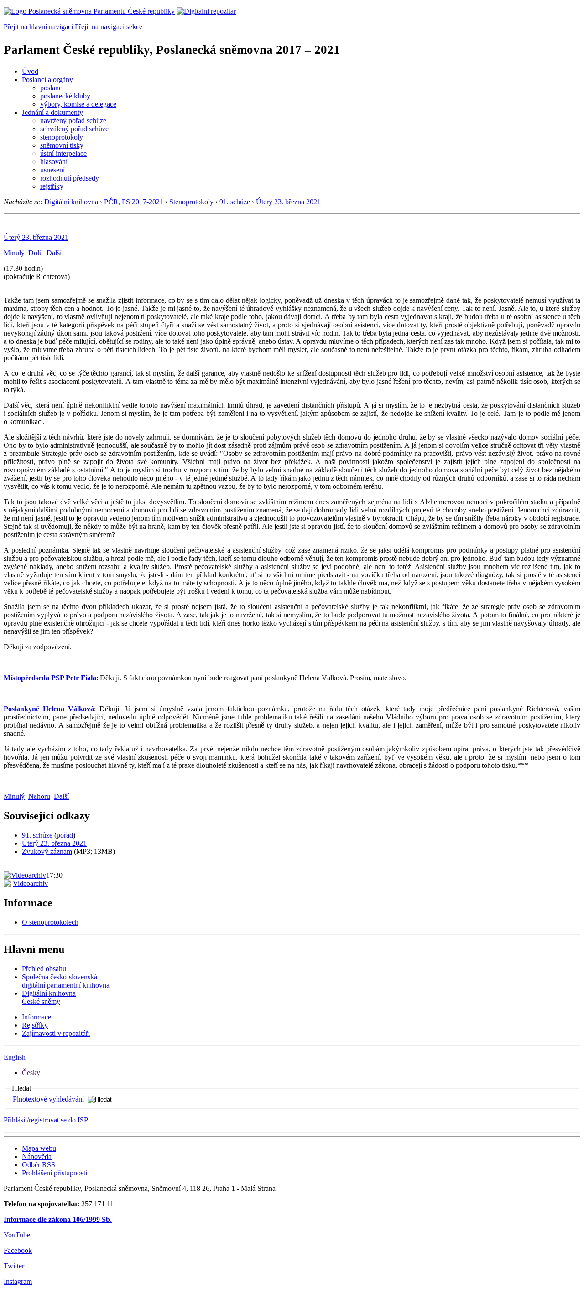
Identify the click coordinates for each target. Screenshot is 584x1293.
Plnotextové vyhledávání (48, 1099)
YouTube (17, 1235)
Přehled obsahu (44, 968)
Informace (36, 1017)
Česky (31, 1072)
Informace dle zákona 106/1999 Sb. (58, 1219)
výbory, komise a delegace (78, 104)
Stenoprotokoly (191, 202)
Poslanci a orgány (47, 79)
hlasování (54, 162)
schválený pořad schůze (74, 129)
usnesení (52, 170)
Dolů (35, 253)
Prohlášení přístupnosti (54, 1173)
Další (54, 253)
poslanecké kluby (65, 96)
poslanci (52, 88)
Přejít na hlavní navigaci (38, 27)
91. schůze (234, 202)
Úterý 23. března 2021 (288, 202)
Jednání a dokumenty (52, 112)
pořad (65, 835)
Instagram (18, 1281)
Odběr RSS (38, 1165)
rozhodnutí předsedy (69, 178)
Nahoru (39, 796)
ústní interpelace (63, 153)
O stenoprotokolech (50, 922)
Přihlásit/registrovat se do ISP (46, 1120)
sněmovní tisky (61, 145)
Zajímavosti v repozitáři (56, 1033)
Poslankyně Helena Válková (49, 709)
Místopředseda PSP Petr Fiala (50, 678)
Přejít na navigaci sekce (108, 27)
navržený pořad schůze (73, 120)
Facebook (18, 1250)
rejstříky (51, 186)
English (15, 1057)
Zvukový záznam (47, 851)
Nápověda (37, 1156)
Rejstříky (35, 1025)
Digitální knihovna (71, 202)
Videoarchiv (30, 883)
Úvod (30, 71)
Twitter (14, 1266)
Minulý (14, 253)
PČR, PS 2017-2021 (133, 202)
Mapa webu (39, 1148)
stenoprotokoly (61, 137)
